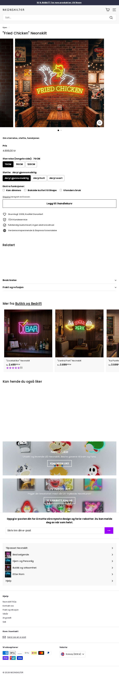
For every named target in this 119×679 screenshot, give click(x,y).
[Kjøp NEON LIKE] (59, 458)
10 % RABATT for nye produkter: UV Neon (59, 2)
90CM (19, 164)
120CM (31, 164)
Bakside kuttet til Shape (42, 190)
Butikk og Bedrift (28, 303)
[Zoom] (99, 123)
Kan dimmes (13, 190)
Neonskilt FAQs (9, 601)
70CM (8, 164)
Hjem (5, 27)
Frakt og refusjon (13, 287)
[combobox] (59, 17)
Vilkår (5, 613)
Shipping (6, 197)
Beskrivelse (10, 280)
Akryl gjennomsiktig (17, 178)
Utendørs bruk (72, 190)
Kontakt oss (8, 605)
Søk (4, 622)
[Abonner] (109, 530)
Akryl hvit (39, 178)
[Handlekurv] (107, 9)
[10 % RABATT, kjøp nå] (59, 495)
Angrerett (7, 617)
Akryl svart (55, 178)
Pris (5, 145)
